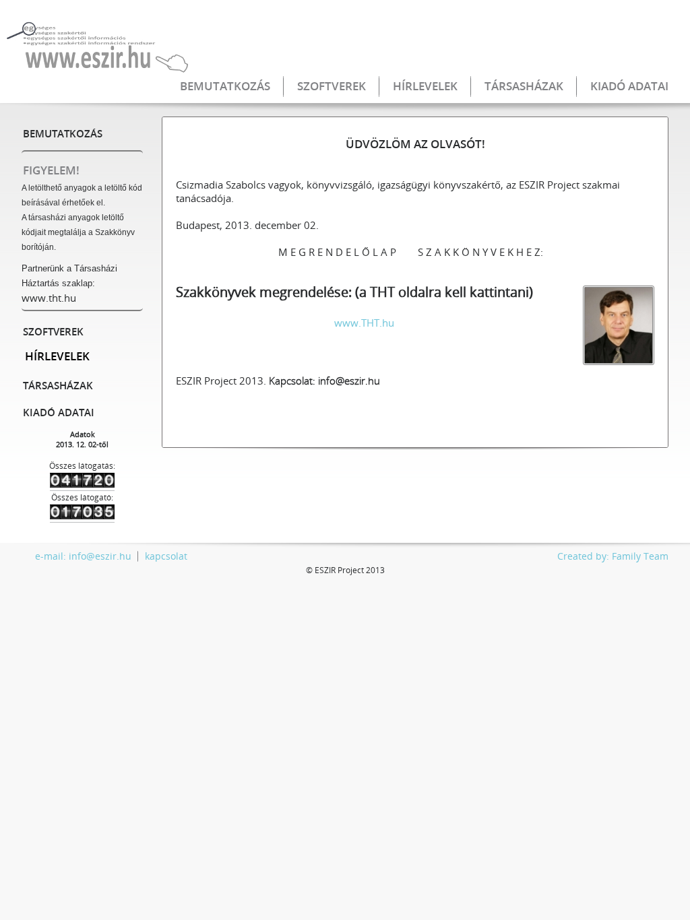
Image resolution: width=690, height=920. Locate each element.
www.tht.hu (49, 297)
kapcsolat (166, 556)
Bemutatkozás (225, 86)
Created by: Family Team (612, 556)
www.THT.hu (364, 322)
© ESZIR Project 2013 (345, 570)
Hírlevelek (425, 86)
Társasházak (523, 86)
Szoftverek (331, 86)
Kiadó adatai (629, 86)
